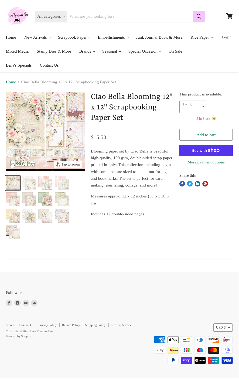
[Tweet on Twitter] (190, 184)
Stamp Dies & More (54, 51)
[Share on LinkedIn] (197, 184)
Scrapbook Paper (73, 37)
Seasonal (110, 51)
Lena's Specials (19, 65)
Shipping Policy (95, 325)
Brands (85, 51)
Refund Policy (71, 325)
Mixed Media (17, 51)
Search (10, 325)
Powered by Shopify (18, 336)
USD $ (221, 327)
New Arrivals (36, 37)
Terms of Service (121, 325)
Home (11, 37)
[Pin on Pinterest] (205, 184)
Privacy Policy (47, 325)
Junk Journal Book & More (159, 37)
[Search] (199, 16)
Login (227, 37)
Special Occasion (143, 51)
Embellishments (112, 37)
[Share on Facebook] (182, 184)
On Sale (175, 51)
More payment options (206, 162)
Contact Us (49, 65)
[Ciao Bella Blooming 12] (12, 183)
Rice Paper (200, 37)
